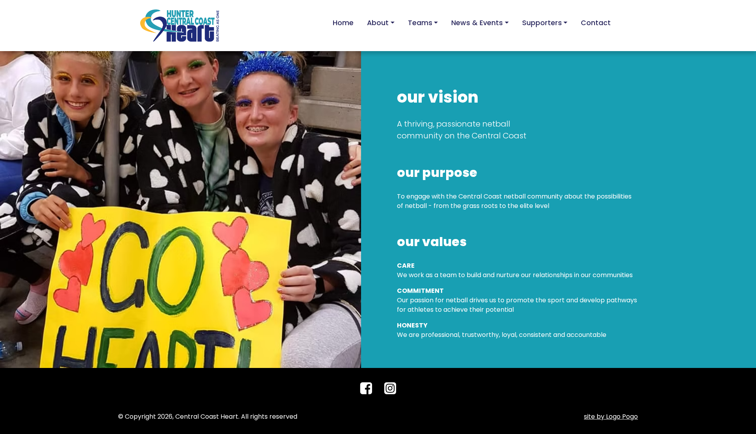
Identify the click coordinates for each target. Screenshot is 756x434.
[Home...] (179, 24)
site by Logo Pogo (611, 416)
